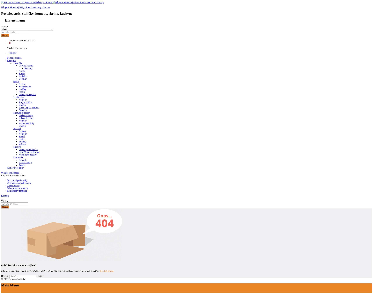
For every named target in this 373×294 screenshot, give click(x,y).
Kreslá (22, 71)
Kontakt (5, 195)
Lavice (22, 139)
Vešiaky (22, 144)
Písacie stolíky (25, 162)
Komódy (28, 68)
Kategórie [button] (11, 60)
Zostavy (22, 131)
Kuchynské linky (26, 123)
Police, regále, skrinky (29, 107)
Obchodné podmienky (17, 180)
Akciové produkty (15, 168)
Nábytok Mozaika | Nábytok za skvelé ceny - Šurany (25, 7)
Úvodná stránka (14, 58)
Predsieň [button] (17, 128)
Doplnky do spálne (27, 94)
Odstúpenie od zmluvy (17, 188)
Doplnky (23, 79)
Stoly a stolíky (25, 102)
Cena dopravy (13, 185)
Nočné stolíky (25, 86)
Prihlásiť (13, 53)
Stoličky (22, 105)
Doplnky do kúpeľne (28, 149)
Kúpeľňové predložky (29, 152)
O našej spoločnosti (10, 173)
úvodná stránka (107, 271)
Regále (22, 165)
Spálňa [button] (16, 81)
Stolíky (22, 73)
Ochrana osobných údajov (19, 183)
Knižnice (23, 76)
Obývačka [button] (17, 63)
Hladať (5, 35)
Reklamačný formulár (17, 191)
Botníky (22, 141)
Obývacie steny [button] (26, 65)
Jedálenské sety (26, 115)
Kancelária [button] (18, 157)
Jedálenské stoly (26, 118)
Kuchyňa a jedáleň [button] (21, 113)
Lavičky (22, 89)
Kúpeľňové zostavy (28, 154)
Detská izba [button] (18, 97)
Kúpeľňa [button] (17, 147)
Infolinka (13, 40)
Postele (22, 84)
